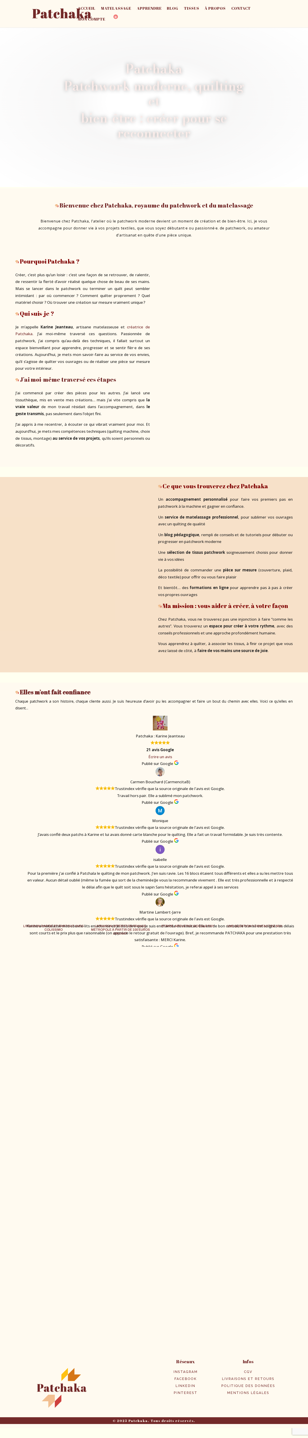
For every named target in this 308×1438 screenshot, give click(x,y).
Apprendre (149, 9)
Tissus (191, 9)
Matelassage (116, 9)
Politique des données (248, 1386)
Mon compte (91, 20)
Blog (172, 9)
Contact (241, 9)
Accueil (86, 9)
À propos (215, 9)
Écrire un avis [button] (160, 756)
